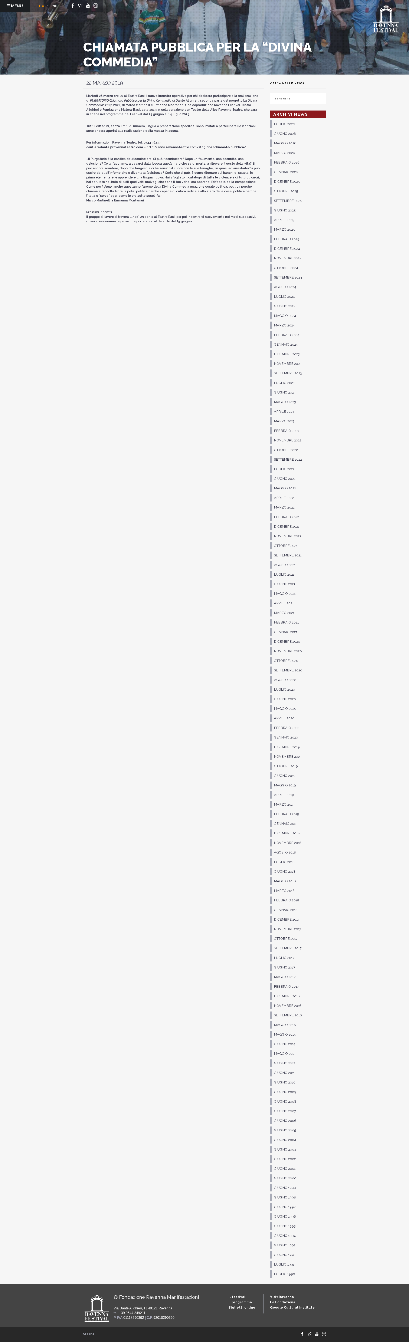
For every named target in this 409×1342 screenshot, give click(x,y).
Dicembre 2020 (287, 641)
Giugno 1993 (284, 1245)
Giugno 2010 (284, 1082)
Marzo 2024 (284, 325)
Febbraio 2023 (286, 431)
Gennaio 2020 (286, 737)
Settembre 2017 (287, 948)
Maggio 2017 (284, 977)
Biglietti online (242, 1307)
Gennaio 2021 (285, 632)
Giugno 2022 (284, 479)
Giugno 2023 (284, 392)
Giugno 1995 (285, 1226)
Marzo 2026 (284, 153)
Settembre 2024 (288, 277)
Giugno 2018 (284, 871)
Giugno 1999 (285, 1188)
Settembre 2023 (288, 373)
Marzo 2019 (284, 804)
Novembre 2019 (287, 756)
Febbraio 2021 (286, 622)
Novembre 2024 (288, 258)
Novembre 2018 (287, 843)
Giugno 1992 (284, 1255)
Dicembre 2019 (287, 747)
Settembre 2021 (287, 555)
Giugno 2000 (285, 1178)
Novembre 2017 (287, 929)
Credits (88, 1333)
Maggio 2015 (285, 1034)
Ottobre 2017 (285, 939)
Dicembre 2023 (287, 354)
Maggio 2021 (284, 594)
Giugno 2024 (285, 306)
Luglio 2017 (284, 958)
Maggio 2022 (285, 488)
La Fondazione (283, 1302)
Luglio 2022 (284, 469)
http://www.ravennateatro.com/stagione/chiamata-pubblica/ (196, 147)
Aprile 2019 (284, 795)
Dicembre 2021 (286, 526)
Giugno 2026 (285, 134)
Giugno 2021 (284, 584)
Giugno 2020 (285, 699)
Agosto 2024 (285, 287)
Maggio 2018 (285, 881)
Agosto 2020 (285, 680)
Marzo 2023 (284, 421)
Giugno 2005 (285, 1130)
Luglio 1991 (284, 1264)
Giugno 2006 (285, 1121)
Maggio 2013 (284, 1054)
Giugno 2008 (285, 1101)
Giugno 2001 (284, 1169)
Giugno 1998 (285, 1197)
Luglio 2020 (284, 689)
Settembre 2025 (288, 201)
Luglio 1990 (284, 1274)
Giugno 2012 (284, 1063)
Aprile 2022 (284, 498)
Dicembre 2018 (287, 833)
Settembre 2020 (288, 670)
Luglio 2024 (284, 297)
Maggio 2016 (285, 1025)
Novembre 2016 (287, 1006)
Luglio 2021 (284, 574)
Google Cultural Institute (292, 1307)
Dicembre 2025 (287, 182)
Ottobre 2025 (286, 191)
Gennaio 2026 (286, 172)
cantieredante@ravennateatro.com (114, 147)
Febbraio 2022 (286, 517)
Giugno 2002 (285, 1159)
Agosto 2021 (284, 565)
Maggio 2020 (285, 709)
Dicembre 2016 (287, 996)
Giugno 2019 (284, 776)
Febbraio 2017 (286, 986)
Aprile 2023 (284, 411)
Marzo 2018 (284, 891)
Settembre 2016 (288, 1015)
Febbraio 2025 (286, 239)
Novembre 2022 (287, 440)
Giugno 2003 (285, 1149)
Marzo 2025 (284, 229)
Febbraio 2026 (287, 162)
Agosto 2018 (285, 852)
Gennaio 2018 (286, 910)
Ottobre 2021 (285, 546)
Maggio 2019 (285, 785)
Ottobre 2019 (286, 766)
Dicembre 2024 (287, 249)
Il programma (240, 1302)
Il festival (237, 1297)
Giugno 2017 (284, 967)
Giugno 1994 (285, 1236)
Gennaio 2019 (286, 824)
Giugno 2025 (285, 210)
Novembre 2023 (287, 364)
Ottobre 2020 (286, 661)
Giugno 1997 (284, 1207)
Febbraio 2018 (286, 900)
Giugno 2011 (284, 1073)
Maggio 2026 (285, 143)
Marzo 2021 (284, 613)
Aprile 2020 (284, 718)
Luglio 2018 (284, 862)
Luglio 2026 (284, 124)
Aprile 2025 (284, 220)
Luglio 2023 (284, 383)
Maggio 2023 (285, 402)
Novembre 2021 (287, 536)
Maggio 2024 (285, 316)
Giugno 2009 (285, 1092)
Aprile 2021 (284, 603)
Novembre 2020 (288, 651)
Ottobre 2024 (286, 268)
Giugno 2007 (285, 1111)
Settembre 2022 (288, 459)
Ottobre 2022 (286, 450)
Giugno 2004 (285, 1140)
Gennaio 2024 (286, 344)
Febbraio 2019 (286, 814)
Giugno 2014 (284, 1044)
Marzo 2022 (284, 507)
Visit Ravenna (282, 1297)
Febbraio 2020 (287, 728)
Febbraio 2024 (286, 335)
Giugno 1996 (285, 1216)
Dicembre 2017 (286, 919)
